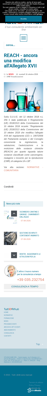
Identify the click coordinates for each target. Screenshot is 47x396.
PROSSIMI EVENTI (10, 324)
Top (38, 344)
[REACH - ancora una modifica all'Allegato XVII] (23, 97)
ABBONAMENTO (10, 330)
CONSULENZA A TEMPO (24, 286)
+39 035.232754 (30, 280)
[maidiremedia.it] (35, 392)
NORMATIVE (8, 315)
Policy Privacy (34, 385)
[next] (14, 255)
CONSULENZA (9, 333)
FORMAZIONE (9, 318)
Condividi (8, 187)
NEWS (11, 74)
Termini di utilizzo (36, 382)
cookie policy (25, 6)
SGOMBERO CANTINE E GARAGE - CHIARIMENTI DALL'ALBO (29, 214)
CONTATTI (7, 336)
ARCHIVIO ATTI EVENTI (12, 327)
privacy (40, 14)
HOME (6, 312)
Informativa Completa (16, 12)
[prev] (14, 214)
